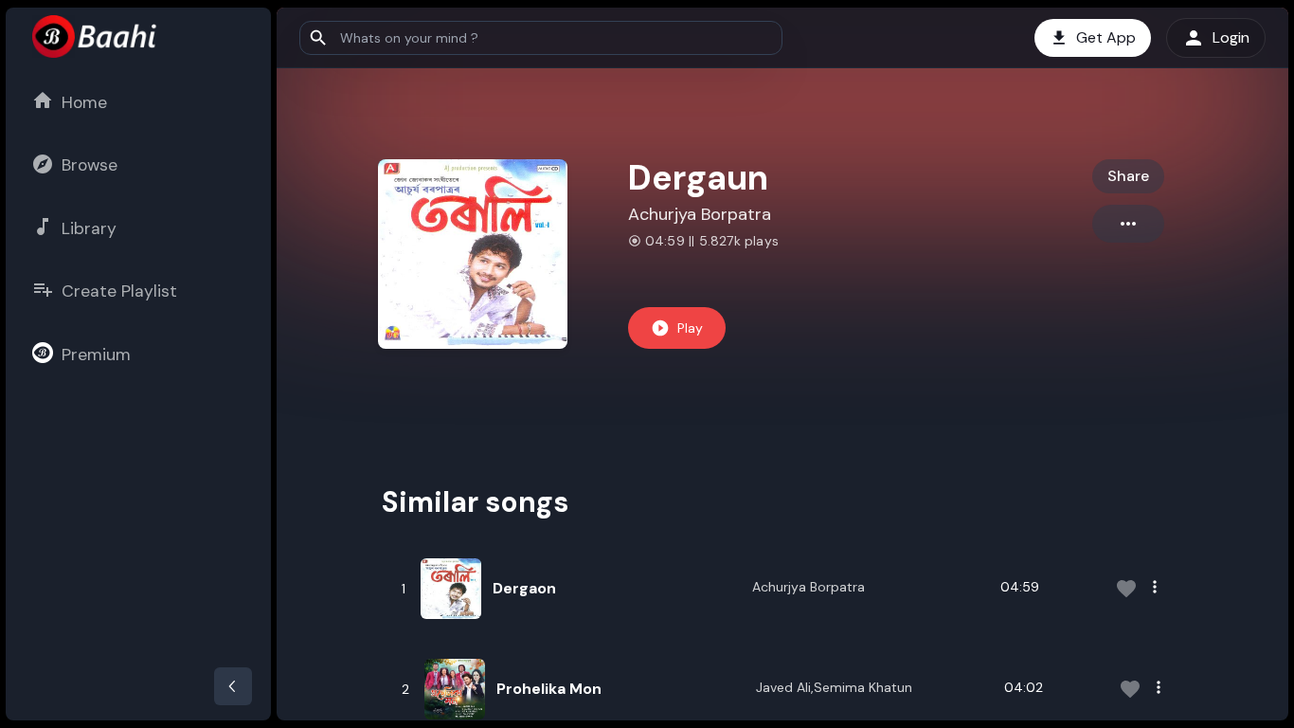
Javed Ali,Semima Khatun (834, 687)
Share (1128, 176)
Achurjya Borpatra (699, 214)
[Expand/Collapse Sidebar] (233, 686)
